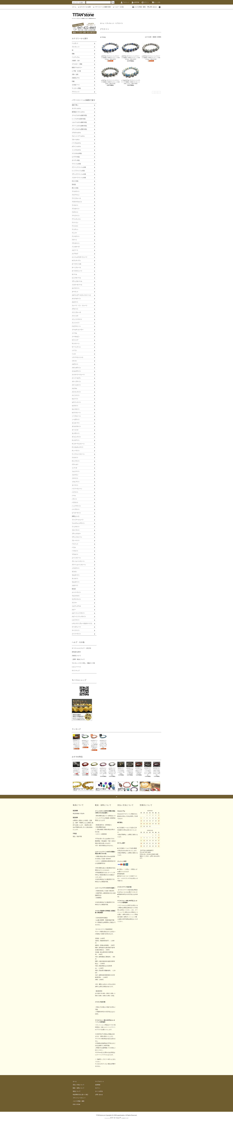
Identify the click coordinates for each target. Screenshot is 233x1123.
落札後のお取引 (76, 652)
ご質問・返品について (78, 659)
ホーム (74, 7)
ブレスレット (110, 23)
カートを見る (99, 1091)
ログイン (146, 2)
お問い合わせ (153, 7)
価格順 (154, 37)
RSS (74, 1104)
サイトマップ (76, 670)
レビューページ (76, 667)
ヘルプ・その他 (119, 7)
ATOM (78, 1104)
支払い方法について (78, 1084)
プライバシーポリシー (79, 1098)
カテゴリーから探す (85, 7)
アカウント (126, 2)
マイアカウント (99, 1081)
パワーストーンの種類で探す (103, 7)
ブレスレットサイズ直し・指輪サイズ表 (83, 663)
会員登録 (136, 2)
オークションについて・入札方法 (81, 648)
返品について (76, 1091)
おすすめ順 (148, 37)
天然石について (76, 655)
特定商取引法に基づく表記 (80, 1094)
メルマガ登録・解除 (140, 7)
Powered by (107, 1118)
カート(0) (157, 2)
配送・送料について (78, 1088)
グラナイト (119, 23)
